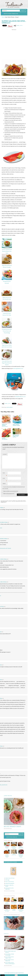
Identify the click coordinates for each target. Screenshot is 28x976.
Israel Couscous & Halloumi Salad (13, 847)
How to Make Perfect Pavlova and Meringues (10, 963)
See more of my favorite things (9, 890)
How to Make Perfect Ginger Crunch (9, 957)
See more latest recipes (8, 828)
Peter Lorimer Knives (9, 881)
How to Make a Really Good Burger (9, 954)
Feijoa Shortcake (14, 854)
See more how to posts (8, 965)
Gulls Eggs (7, 879)
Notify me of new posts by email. (8, 493)
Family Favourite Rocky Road (20, 847)
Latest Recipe (8, 795)
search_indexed (9, 407)
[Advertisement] (14, 45)
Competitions (20, 972)
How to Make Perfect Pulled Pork (9, 960)
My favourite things (10, 862)
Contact (6, 972)
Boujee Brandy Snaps (12, 826)
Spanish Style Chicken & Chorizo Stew (7, 856)
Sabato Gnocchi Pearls (9, 878)
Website (4, 483)
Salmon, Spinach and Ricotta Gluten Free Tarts (7, 251)
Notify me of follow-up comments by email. (10, 491)
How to (6, 933)
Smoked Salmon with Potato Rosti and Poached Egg (7, 331)
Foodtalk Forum (12, 972)
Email (5, 479)
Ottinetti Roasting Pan (9, 883)
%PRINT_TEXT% (19, 25)
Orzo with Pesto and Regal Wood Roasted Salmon (7, 362)
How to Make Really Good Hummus (10, 952)
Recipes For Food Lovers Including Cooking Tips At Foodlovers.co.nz (14, 3)
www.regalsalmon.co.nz (18, 368)
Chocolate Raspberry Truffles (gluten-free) (20, 856)
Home (3, 17)
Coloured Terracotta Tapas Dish (9, 888)
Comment (5, 454)
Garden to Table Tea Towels (9, 886)
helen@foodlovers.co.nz (20, 396)
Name (5, 473)
